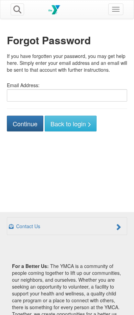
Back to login (69, 123)
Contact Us (27, 226)
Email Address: (23, 85)
